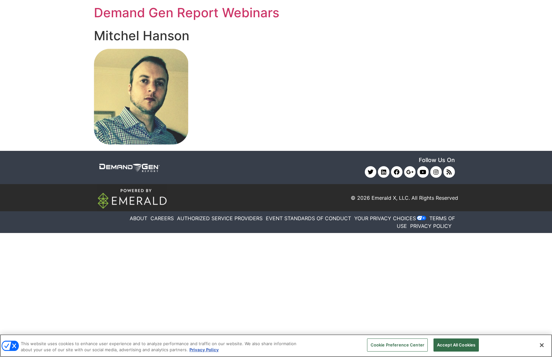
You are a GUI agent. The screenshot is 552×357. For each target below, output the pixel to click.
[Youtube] (423, 172)
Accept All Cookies (456, 344)
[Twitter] (370, 172)
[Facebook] (396, 172)
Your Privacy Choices (385, 218)
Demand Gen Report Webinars (186, 12)
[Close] (542, 345)
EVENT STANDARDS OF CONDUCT (308, 218)
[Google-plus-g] (410, 172)
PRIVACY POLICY (431, 226)
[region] (276, 345)
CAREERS (162, 218)
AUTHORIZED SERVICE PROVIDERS (220, 218)
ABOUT (138, 218)
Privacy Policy (204, 350)
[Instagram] (436, 172)
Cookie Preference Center (397, 344)
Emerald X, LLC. (391, 198)
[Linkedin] (383, 172)
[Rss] (449, 172)
